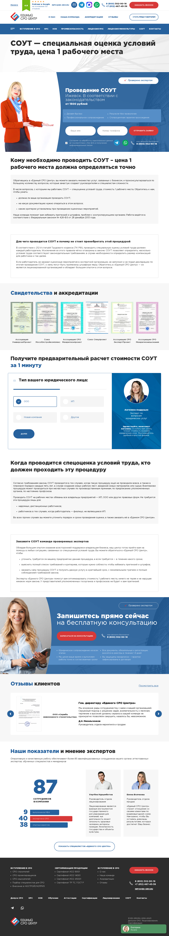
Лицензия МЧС (96, 29)
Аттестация (70, 898)
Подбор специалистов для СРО (28, 883)
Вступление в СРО (30, 29)
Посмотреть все (148, 686)
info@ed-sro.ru (60, 5)
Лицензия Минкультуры (121, 29)
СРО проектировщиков (24, 875)
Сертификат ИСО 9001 (68, 872)
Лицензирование (111, 898)
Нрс (46, 29)
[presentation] (10, 714)
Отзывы (113, 17)
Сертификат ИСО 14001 (68, 875)
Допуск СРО (17, 898)
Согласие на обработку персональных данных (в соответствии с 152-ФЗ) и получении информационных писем (91, 143)
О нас (51, 17)
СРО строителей (21, 872)
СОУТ (142, 29)
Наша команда (70, 17)
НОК (55, 29)
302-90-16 (116, 4)
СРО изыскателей (21, 879)
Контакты (155, 29)
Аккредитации (94, 17)
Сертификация (89, 898)
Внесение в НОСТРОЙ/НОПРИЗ (29, 886)
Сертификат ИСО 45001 (69, 879)
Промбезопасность (72, 29)
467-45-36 (116, 6)
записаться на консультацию (76, 636)
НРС (31, 898)
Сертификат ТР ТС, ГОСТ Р (70, 883)
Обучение (53, 898)
